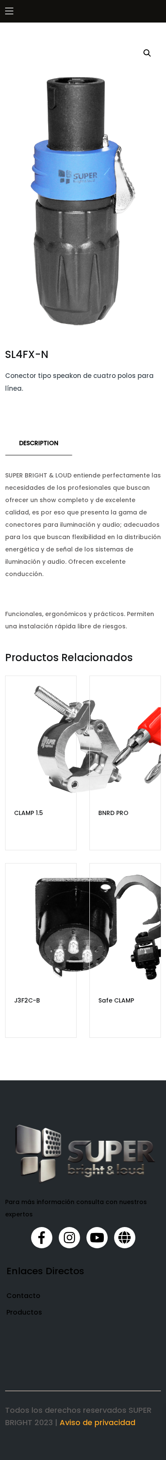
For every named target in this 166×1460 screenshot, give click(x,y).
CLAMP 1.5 (28, 813)
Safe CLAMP (116, 1000)
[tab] (38, 443)
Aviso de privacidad (97, 1422)
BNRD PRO (113, 813)
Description (38, 443)
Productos (24, 1312)
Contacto (23, 1296)
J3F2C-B (27, 1000)
